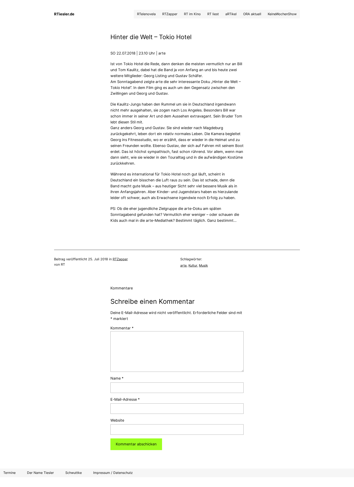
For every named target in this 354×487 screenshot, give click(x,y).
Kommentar (122, 328)
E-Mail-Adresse (125, 399)
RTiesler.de (64, 14)
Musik (203, 265)
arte (183, 265)
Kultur (192, 265)
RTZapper (120, 259)
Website (117, 420)
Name (117, 378)
